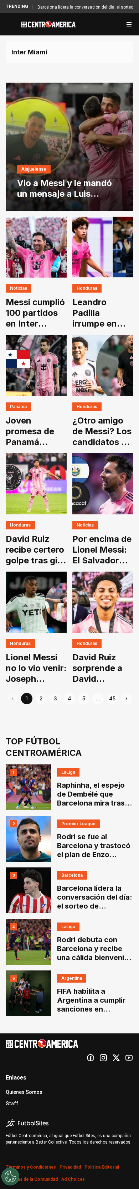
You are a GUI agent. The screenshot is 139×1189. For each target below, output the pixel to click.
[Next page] (126, 698)
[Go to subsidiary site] (69, 1123)
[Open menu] (129, 24)
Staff (12, 1103)
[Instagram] (103, 1057)
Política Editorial (101, 1167)
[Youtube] (129, 1057)
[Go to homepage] (48, 24)
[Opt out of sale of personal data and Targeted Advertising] (10, 1176)
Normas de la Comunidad (32, 1179)
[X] (116, 1057)
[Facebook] (90, 1057)
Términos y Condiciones (31, 1167)
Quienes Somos (24, 1092)
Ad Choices (73, 1179)
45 (112, 698)
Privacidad (70, 1167)
